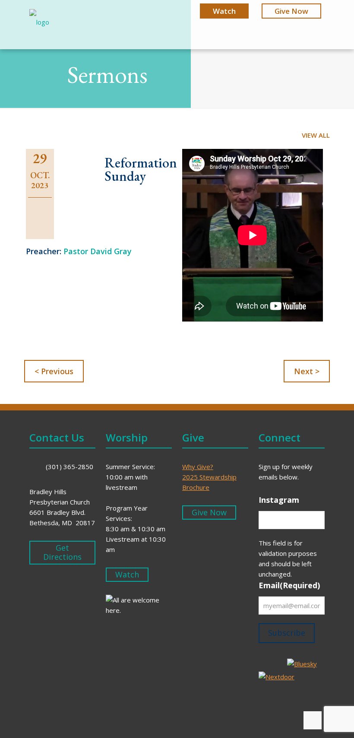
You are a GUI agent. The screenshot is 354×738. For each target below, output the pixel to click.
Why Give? (197, 466)
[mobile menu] (310, 25)
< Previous (54, 371)
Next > (306, 371)
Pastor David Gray (97, 251)
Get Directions (62, 552)
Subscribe (286, 633)
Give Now (291, 11)
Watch (224, 11)
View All (316, 135)
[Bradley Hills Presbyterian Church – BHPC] (39, 25)
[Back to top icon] (312, 720)
